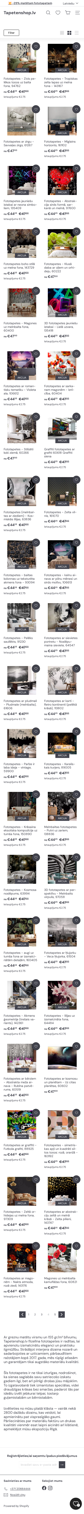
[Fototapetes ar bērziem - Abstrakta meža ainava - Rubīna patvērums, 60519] (22, 1072)
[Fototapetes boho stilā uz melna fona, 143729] (22, 254)
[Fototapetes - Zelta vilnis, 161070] (62, 502)
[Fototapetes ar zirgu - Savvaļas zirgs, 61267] (22, 129)
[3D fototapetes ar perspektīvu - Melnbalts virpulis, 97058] (62, 881)
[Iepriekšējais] (22, 1314)
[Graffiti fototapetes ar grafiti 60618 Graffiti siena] (62, 441)
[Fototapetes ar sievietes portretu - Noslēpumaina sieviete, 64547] (62, 630)
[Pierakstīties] (62, 1464)
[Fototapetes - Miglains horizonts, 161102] (62, 131)
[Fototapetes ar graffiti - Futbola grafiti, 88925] (22, 1135)
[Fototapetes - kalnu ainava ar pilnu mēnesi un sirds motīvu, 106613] (62, 567)
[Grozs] (68, 12)
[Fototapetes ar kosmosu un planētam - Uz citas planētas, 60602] (62, 1068)
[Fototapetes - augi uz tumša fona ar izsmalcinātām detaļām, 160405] (22, 944)
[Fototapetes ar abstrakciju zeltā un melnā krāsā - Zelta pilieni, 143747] (62, 1205)
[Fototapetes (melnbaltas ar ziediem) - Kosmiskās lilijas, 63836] (22, 504)
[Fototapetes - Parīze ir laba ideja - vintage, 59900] (22, 755)
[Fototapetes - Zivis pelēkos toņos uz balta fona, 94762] (22, 70)
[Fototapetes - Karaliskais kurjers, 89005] (62, 753)
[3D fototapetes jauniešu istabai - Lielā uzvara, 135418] (62, 315)
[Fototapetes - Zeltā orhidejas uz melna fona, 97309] (22, 1203)
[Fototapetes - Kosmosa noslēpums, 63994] (22, 879)
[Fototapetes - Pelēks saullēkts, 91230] (22, 628)
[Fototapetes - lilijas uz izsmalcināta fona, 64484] (62, 1007)
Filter (11, 33)
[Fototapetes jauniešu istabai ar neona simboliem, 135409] (22, 193)
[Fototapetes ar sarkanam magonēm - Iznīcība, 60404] (62, 378)
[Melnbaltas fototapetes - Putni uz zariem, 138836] (62, 818)
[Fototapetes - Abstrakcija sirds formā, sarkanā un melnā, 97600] (62, 193)
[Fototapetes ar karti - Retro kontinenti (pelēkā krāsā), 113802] (62, 692)
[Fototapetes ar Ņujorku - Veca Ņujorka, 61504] (62, 942)
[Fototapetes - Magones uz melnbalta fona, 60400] (22, 313)
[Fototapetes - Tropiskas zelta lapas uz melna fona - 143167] (62, 70)
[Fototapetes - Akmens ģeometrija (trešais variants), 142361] (22, 1007)
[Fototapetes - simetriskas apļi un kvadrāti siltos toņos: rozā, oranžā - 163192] (62, 1139)
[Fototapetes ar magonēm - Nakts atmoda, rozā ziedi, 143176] (22, 1270)
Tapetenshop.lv (20, 12)
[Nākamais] (61, 1314)
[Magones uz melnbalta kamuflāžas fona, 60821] (62, 1266)
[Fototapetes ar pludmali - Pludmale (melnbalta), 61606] (22, 692)
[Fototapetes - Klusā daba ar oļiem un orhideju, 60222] (62, 253)
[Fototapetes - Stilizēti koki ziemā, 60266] (22, 437)
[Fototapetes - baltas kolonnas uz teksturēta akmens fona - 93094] (22, 567)
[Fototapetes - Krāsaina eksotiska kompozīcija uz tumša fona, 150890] (22, 818)
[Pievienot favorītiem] (36, 46)
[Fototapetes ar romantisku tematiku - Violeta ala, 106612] (22, 378)
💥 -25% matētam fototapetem (30, 3)
